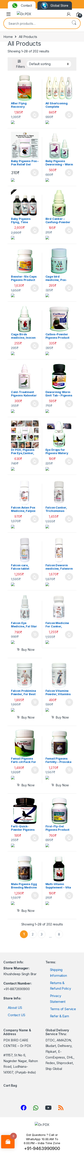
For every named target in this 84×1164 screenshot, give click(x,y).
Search (74, 22)
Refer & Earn (59, 1016)
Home (8, 37)
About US (15, 1007)
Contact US (16, 1015)
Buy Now (28, 649)
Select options (33, 115)
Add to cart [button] (35, 634)
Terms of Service (63, 1009)
